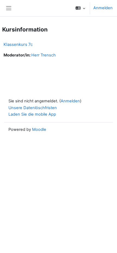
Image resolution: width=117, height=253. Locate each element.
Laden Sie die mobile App (32, 114)
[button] (80, 8)
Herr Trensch (43, 55)
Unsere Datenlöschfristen (32, 107)
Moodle (39, 129)
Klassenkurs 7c (18, 44)
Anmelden (103, 7)
